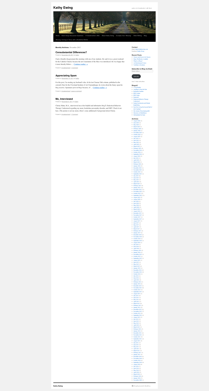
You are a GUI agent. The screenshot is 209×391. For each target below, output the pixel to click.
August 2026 (136, 121)
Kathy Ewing (63, 7)
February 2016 (137, 250)
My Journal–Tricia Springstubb (141, 111)
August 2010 (136, 364)
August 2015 (136, 260)
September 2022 (137, 195)
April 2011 (136, 348)
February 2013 (137, 305)
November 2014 (137, 272)
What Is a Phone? (137, 61)
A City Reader (137, 87)
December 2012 (137, 309)
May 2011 (136, 346)
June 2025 (136, 140)
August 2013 (136, 293)
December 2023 (137, 168)
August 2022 (136, 197)
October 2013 (137, 289)
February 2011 (137, 352)
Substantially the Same (139, 115)
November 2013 (137, 288)
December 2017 (137, 213)
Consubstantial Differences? (71, 52)
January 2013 (136, 307)
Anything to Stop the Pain (140, 89)
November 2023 (137, 170)
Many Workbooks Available (140, 59)
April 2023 (136, 181)
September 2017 (137, 219)
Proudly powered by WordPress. (142, 386)
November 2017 (137, 215)
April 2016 (136, 248)
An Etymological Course (139, 63)
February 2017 (137, 231)
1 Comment (74, 68)
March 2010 (136, 374)
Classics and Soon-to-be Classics (142, 57)
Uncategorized (65, 68)
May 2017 (136, 225)
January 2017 (136, 233)
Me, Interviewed (64, 98)
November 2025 (137, 132)
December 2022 (137, 189)
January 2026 (136, 130)
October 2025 (137, 134)
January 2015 (136, 268)
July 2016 (136, 244)
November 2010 (137, 358)
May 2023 (136, 179)
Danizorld (136, 97)
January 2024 (136, 166)
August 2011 (136, 341)
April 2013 (136, 301)
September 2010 (137, 362)
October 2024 (137, 152)
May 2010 (136, 370)
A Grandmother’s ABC (93, 35)
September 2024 (137, 154)
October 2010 (137, 360)
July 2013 (136, 295)
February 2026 (137, 128)
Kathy (77, 55)
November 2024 (137, 150)
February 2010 (137, 376)
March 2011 (136, 350)
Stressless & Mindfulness (140, 113)
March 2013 (136, 303)
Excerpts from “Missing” (123, 35)
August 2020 (136, 199)
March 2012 (136, 327)
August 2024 (136, 156)
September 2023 (137, 174)
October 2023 (137, 172)
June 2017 (136, 223)
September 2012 (137, 315)
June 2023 (136, 178)
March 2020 (136, 209)
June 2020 (136, 203)
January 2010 (136, 378)
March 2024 (136, 162)
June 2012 (136, 321)
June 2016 (136, 246)
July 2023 (136, 176)
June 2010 (136, 368)
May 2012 (136, 323)
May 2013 (136, 299)
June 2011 (136, 344)
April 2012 (136, 325)
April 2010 (136, 372)
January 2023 (136, 187)
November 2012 (137, 311)
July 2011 (136, 343)
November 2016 (137, 236)
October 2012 (137, 313)
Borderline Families (138, 91)
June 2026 (136, 123)
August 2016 (136, 242)
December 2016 (137, 234)
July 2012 (136, 319)
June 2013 (136, 297)
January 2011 (136, 354)
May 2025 (136, 142)
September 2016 (137, 240)
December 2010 (137, 356)
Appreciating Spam (66, 75)
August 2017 (136, 221)
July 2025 (136, 138)
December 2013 (137, 286)
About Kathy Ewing (108, 35)
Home (57, 35)
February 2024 (137, 164)
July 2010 (136, 366)
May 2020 (136, 205)
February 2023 (137, 185)
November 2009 (137, 380)
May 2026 (136, 124)
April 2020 (136, 207)
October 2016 (137, 238)
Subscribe (136, 76)
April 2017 (136, 227)
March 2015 (136, 266)
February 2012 (137, 329)
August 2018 (136, 211)
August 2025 (136, 136)
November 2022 (137, 191)
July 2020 (136, 201)
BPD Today (136, 95)
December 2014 (137, 270)
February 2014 (137, 282)
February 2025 (137, 148)
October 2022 (137, 193)
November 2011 (137, 335)
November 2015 (137, 254)
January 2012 (136, 331)
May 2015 (136, 264)
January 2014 (136, 284)
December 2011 (137, 333)
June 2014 (136, 278)
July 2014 (136, 276)
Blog (145, 35)
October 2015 (137, 256)
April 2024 (136, 160)
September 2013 (137, 291)
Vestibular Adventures (139, 65)
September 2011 (137, 339)
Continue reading (81, 64)
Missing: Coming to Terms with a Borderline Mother (72, 40)
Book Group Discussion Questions (72, 35)
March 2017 (136, 229)
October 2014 (137, 274)
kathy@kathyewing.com (141, 49)
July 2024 (136, 158)
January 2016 (136, 252)
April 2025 (136, 144)
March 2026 (136, 126)
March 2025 (136, 146)
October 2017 (137, 217)
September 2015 (137, 258)
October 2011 (137, 337)
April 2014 (136, 280)
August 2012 (136, 317)
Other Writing (137, 35)
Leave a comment (76, 91)
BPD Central (136, 93)
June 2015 (136, 262)
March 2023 (136, 183)
